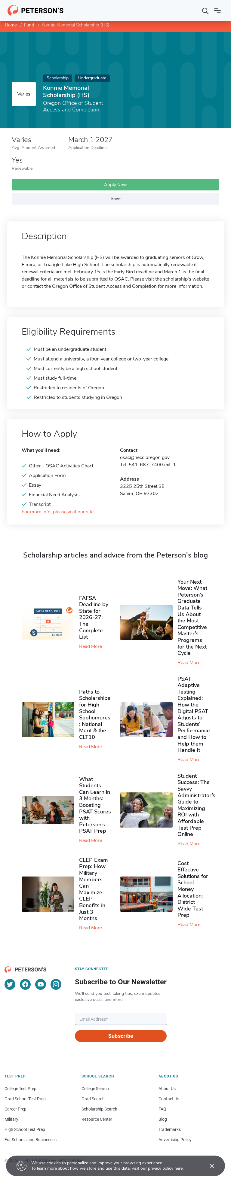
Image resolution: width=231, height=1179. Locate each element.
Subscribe (120, 1036)
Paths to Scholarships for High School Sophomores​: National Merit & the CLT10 (94, 714)
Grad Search (93, 1098)
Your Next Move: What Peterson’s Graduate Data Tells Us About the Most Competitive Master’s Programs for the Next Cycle (192, 617)
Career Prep (15, 1109)
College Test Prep (20, 1088)
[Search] (205, 10)
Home (11, 25)
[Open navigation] (217, 10)
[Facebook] (25, 984)
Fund (29, 25)
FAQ (162, 1109)
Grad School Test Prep (25, 1098)
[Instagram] (56, 984)
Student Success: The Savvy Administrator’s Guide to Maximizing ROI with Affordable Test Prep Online (196, 805)
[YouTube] (40, 984)
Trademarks (170, 1129)
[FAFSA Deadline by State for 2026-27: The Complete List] (50, 622)
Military (11, 1119)
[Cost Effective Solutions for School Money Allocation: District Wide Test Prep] (148, 894)
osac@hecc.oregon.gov (145, 457)
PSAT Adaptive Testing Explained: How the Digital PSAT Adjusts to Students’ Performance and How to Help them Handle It (193, 714)
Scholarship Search (99, 1109)
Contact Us (169, 1098)
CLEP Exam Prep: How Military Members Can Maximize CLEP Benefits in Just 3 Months (93, 889)
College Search (95, 1088)
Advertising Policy (175, 1139)
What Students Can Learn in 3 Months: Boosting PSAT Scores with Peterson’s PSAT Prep (95, 805)
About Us (167, 1088)
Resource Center (97, 1119)
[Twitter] (10, 984)
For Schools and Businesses (31, 1139)
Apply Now (115, 185)
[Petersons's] (36, 11)
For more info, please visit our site (58, 512)
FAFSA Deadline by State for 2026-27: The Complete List (93, 617)
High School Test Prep (25, 1129)
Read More (90, 646)
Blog (163, 1119)
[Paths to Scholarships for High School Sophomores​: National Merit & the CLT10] (50, 719)
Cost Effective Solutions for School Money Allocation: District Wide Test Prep (192, 889)
